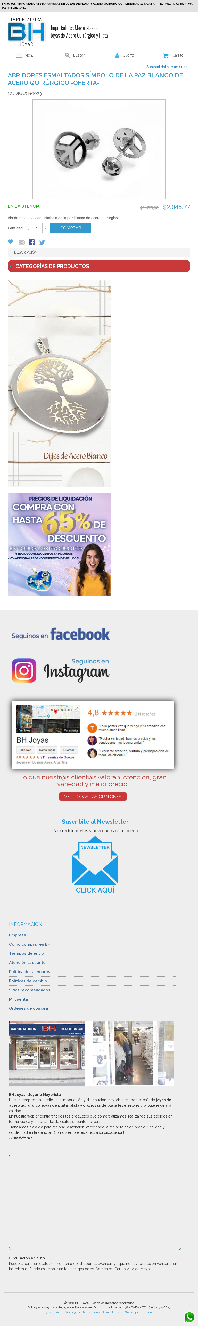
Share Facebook (32, 242)
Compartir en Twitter (42, 242)
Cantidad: (15, 228)
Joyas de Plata (112, 1312)
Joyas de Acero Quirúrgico (61, 1312)
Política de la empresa (31, 971)
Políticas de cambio (28, 981)
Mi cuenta (18, 999)
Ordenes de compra (28, 1008)
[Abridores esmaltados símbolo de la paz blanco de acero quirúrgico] (99, 149)
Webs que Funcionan (140, 1312)
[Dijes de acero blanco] (99, 383)
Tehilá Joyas (91, 1312)
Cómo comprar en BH (30, 944)
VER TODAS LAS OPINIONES (93, 796)
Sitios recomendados (29, 990)
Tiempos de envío (26, 953)
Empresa (17, 935)
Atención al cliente (27, 962)
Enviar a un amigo (22, 242)
